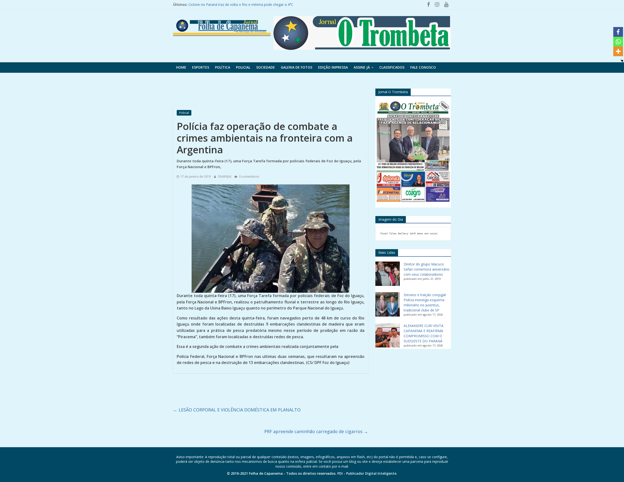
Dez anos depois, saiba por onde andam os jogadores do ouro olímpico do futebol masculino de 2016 (269, 4)
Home (181, 67)
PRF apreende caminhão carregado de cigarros (316, 431)
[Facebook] (618, 32)
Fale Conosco (423, 67)
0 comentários (248, 176)
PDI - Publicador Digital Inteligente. (367, 473)
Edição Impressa (333, 67)
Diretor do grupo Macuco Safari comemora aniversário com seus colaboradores (426, 269)
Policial (243, 67)
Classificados (391, 67)
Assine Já (362, 67)
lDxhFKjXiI (225, 176)
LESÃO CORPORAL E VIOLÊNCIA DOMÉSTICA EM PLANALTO (237, 410)
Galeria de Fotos (296, 67)
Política (222, 67)
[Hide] (622, 61)
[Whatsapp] (618, 41)
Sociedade (265, 67)
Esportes (200, 67)
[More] (618, 51)
